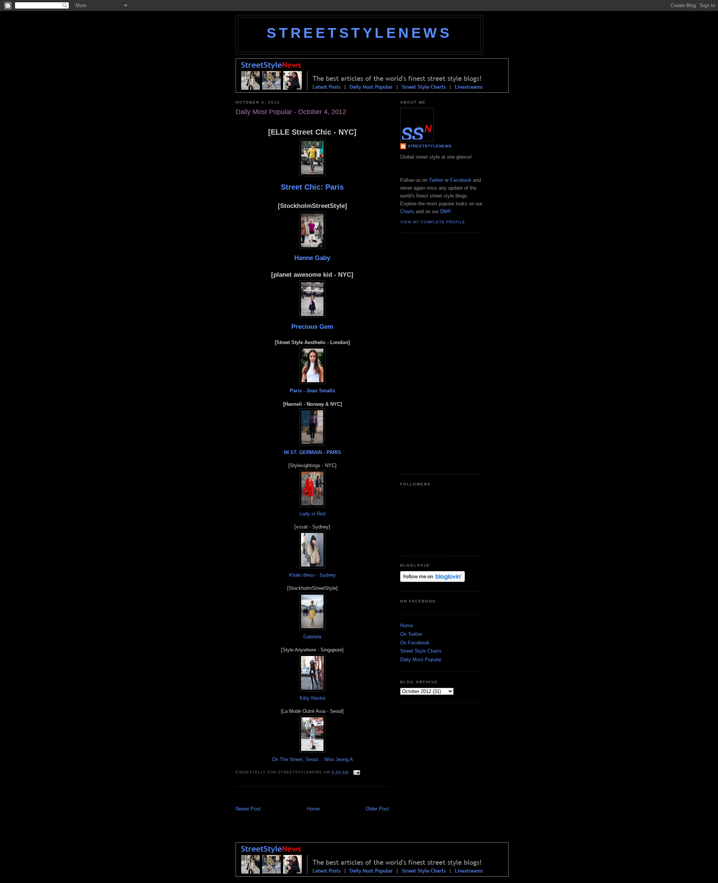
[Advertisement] (323, 797)
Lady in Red (312, 513)
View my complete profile (432, 222)
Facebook (461, 180)
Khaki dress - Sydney (312, 575)
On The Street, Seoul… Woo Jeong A (312, 759)
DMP (445, 211)
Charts (407, 211)
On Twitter (411, 634)
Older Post (377, 809)
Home (313, 809)
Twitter (436, 180)
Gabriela (312, 637)
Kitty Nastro (312, 698)
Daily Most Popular (420, 659)
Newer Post (248, 809)
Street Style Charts (421, 651)
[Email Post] (356, 772)
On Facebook (414, 643)
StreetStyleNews (359, 33)
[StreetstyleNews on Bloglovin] (432, 580)
